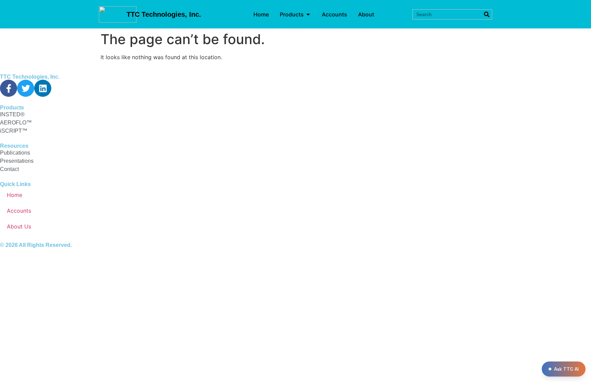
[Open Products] (308, 14)
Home (14, 195)
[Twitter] (25, 88)
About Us (19, 226)
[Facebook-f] (8, 88)
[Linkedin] (42, 88)
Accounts (19, 210)
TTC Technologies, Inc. (164, 14)
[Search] (487, 14)
